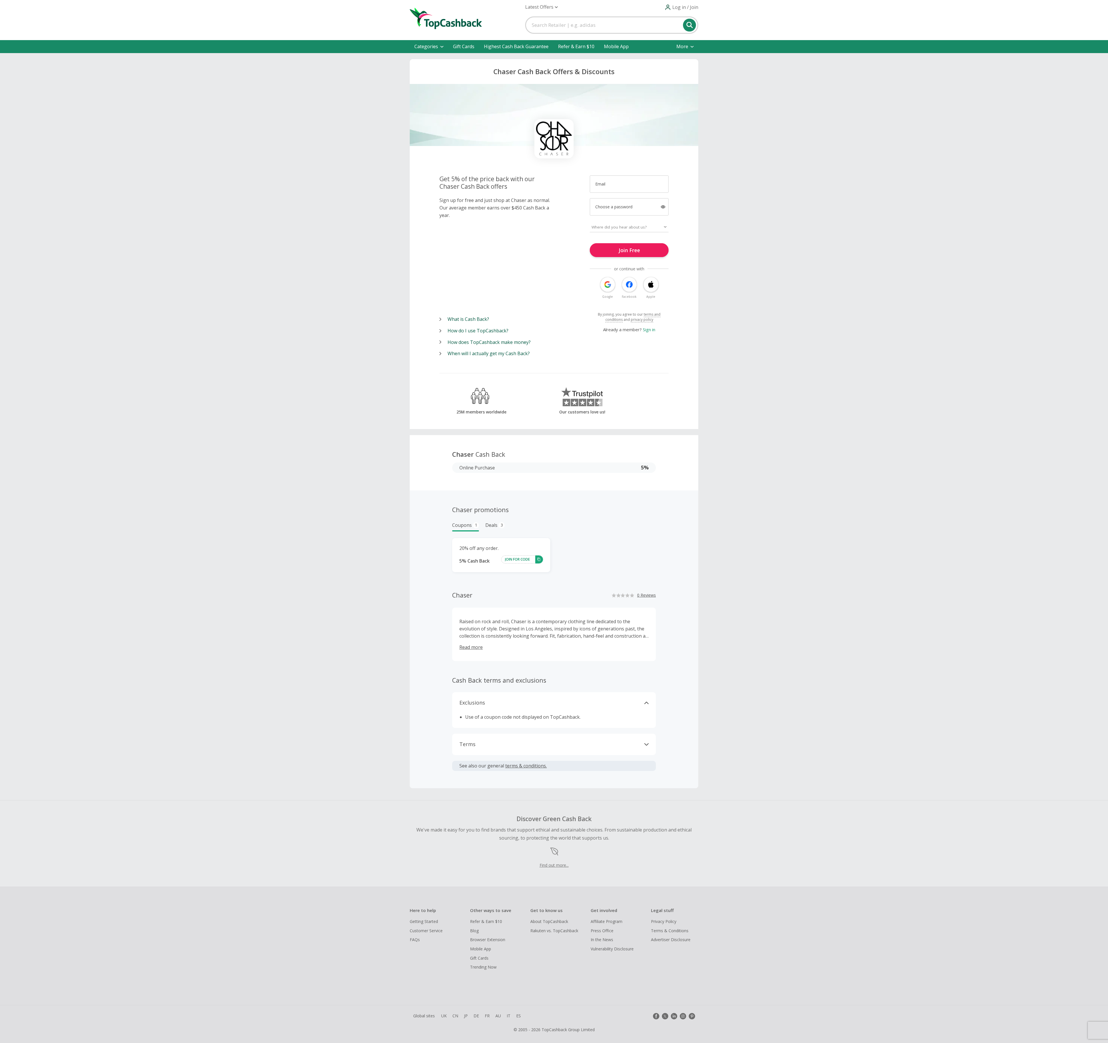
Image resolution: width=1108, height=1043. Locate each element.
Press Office (602, 930)
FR (487, 1015)
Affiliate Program (606, 921)
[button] (541, 7)
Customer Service (426, 930)
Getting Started (424, 921)
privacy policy (642, 319)
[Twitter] (665, 1016)
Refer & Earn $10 (576, 46)
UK (444, 1015)
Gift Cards (463, 46)
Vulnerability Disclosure (612, 949)
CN (455, 1015)
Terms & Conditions (669, 930)
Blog (474, 930)
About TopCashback (549, 921)
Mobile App (616, 46)
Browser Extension (487, 939)
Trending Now (483, 967)
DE (476, 1015)
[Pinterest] (692, 1016)
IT (508, 1015)
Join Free (629, 250)
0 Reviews (646, 595)
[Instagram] (683, 1016)
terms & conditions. (526, 766)
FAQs (415, 939)
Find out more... (554, 865)
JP (466, 1015)
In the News (602, 939)
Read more (471, 647)
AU (498, 1015)
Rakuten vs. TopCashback (554, 930)
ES (518, 1015)
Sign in (649, 329)
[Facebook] (656, 1016)
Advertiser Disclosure (670, 939)
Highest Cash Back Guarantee (516, 46)
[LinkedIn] (674, 1016)
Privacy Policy (663, 921)
